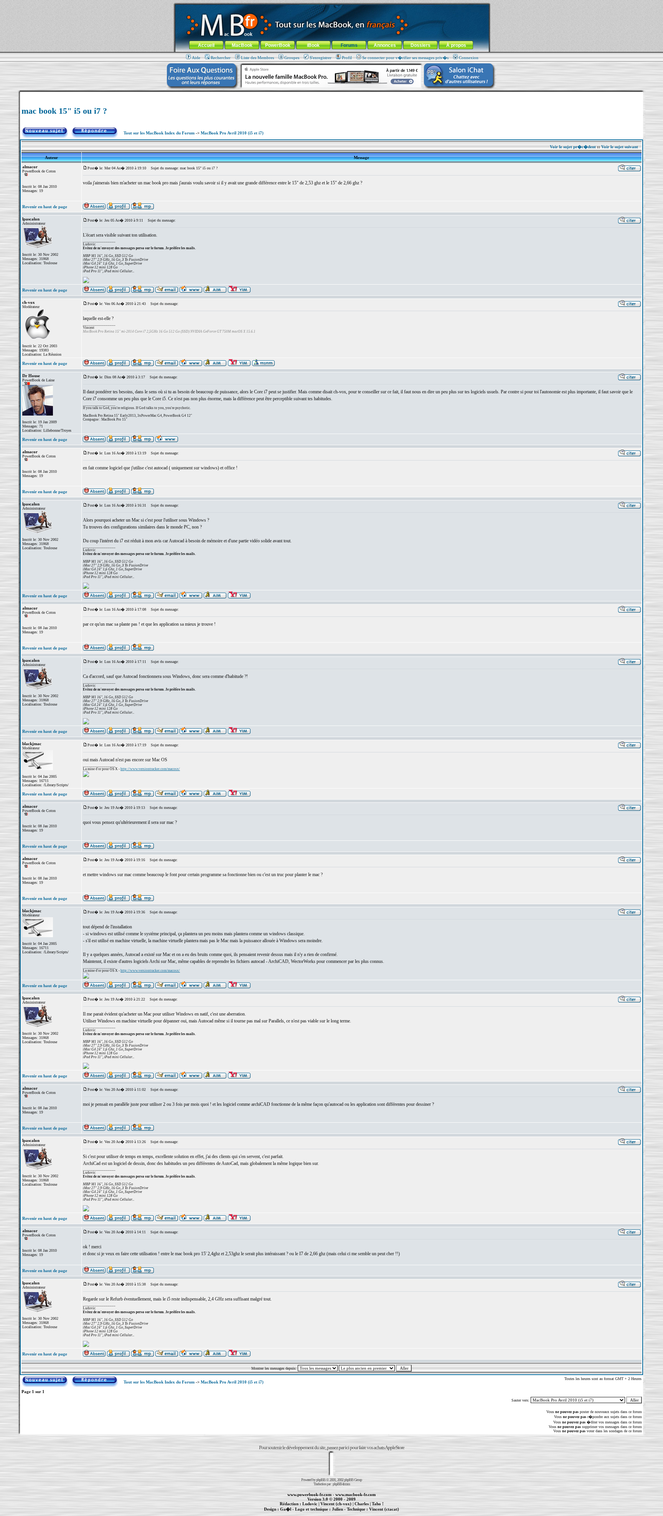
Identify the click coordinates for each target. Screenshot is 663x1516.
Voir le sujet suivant (619, 146)
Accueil (206, 45)
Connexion (468, 57)
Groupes (291, 57)
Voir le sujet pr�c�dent (573, 146)
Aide (196, 57)
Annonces (385, 45)
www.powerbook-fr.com (309, 1494)
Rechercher (221, 57)
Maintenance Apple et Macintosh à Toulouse (344, 1513)
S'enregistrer (321, 57)
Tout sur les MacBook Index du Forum (159, 133)
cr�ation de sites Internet (381, 1513)
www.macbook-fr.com (355, 1494)
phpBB (320, 1480)
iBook (313, 45)
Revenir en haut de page (44, 206)
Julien (337, 1509)
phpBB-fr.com (341, 1484)
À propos (456, 45)
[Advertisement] (331, 95)
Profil (347, 57)
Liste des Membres (257, 57)
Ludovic (309, 1503)
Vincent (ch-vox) (335, 1503)
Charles (362, 1503)
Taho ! (378, 1503)
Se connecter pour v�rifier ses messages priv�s (405, 57)
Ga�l (285, 1509)
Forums (349, 45)
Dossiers (420, 45)
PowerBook (277, 45)
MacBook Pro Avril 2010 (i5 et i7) (232, 133)
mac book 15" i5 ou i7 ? (64, 111)
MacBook (242, 45)
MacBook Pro (304, 1513)
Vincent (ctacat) (384, 1509)
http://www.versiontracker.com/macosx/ (150, 769)
